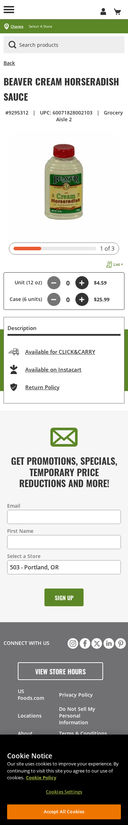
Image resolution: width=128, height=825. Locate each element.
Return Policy (42, 387)
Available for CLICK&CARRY (60, 351)
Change (17, 26)
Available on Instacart (53, 369)
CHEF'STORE (57, 9)
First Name (20, 531)
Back (9, 63)
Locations (30, 715)
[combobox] (64, 45)
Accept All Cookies (64, 811)
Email (13, 505)
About (25, 733)
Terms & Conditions (83, 733)
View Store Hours (60, 671)
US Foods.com (31, 694)
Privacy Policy (76, 694)
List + (118, 264)
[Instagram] (72, 642)
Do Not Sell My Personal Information (77, 716)
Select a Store (24, 556)
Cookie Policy (41, 777)
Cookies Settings (64, 791)
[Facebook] (84, 642)
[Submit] (12, 44)
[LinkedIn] (108, 642)
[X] (96, 642)
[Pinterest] (119, 642)
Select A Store (40, 26)
